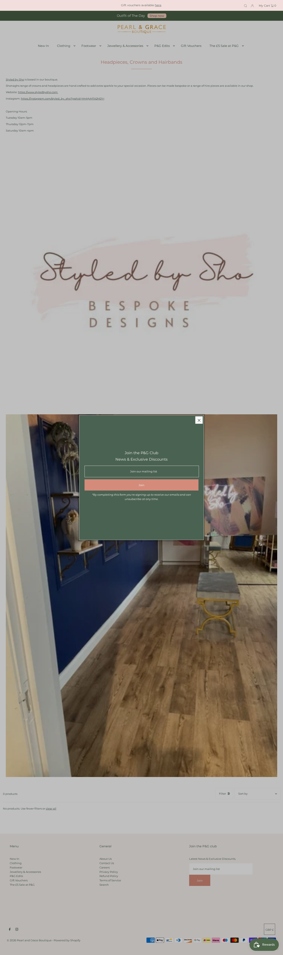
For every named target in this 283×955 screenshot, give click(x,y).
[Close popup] (199, 420)
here (158, 5)
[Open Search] (245, 5)
